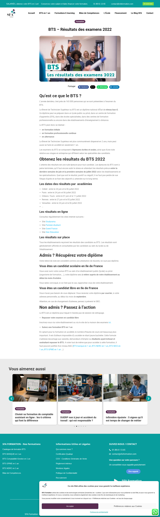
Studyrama (51, 221)
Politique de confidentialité (99, 512)
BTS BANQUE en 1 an (11, 454)
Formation (80, 22)
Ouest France (51, 228)
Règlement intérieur (64, 463)
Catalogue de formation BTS (14, 449)
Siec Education (52, 232)
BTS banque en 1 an (82, 346)
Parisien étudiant (53, 225)
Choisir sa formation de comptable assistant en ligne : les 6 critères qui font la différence (34, 417)
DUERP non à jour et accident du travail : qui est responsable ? (78, 419)
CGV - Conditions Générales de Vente (71, 459)
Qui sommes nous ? (64, 449)
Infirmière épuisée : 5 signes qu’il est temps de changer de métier (124, 419)
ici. (110, 322)
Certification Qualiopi (64, 454)
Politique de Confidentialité (66, 473)
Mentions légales (63, 468)
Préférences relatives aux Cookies (128, 506)
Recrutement (61, 478)
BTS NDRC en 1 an (100, 346)
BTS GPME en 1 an (52, 349)
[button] (83, 87)
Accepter (70, 506)
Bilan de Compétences (11, 473)
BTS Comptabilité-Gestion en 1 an (16, 459)
